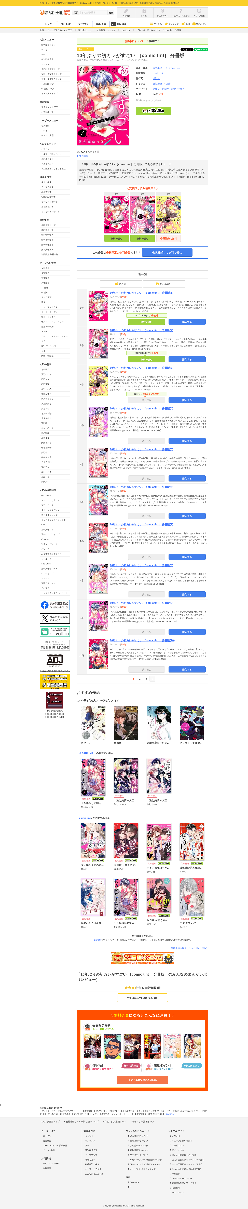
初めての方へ (47, 164)
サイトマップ (178, 1192)
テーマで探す (47, 187)
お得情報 (47, 1168)
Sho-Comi (46, 564)
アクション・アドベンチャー (54, 336)
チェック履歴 (47, 135)
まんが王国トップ (51, 1121)
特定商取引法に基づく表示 (184, 1183)
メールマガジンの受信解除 (55, 1145)
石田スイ (45, 379)
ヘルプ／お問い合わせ (51, 154)
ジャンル (158, 24)
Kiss (43, 525)
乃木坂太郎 (46, 462)
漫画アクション (48, 583)
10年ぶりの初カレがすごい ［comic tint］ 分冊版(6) (141, 487)
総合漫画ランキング (139, 1136)
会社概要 (176, 1188)
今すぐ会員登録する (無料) (142, 1080)
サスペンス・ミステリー (52, 322)
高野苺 (44, 452)
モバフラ (45, 588)
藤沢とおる (46, 472)
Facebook (134, 1182)
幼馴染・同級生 (161, 89)
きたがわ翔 (46, 413)
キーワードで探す (49, 202)
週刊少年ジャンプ (49, 515)
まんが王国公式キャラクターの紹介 (188, 1160)
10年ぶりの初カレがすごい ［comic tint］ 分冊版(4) (141, 408)
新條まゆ (45, 438)
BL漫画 (44, 292)
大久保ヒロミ (47, 399)
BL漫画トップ (47, 89)
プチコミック (47, 505)
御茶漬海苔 (46, 404)
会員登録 (45, 126)
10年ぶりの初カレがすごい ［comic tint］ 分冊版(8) (141, 565)
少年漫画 (45, 283)
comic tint (85, 818)
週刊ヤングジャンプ (50, 534)
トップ (48, 24)
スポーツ (45, 331)
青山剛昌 (45, 369)
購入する (187, 322)
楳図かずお (46, 394)
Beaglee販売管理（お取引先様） (187, 1169)
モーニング (46, 559)
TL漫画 (44, 287)
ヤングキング (47, 573)
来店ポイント (202, 24)
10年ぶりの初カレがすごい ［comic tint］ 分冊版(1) (141, 292)
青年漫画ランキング (139, 1150)
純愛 (173, 89)
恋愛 (43, 302)
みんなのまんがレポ (50, 211)
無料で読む (116, 238)
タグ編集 (83, 155)
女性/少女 (83, 24)
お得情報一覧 (47, 112)
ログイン (45, 130)
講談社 (156, 78)
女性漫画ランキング (139, 1141)
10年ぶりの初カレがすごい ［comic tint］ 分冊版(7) (141, 524)
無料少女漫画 (47, 240)
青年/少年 (101, 24)
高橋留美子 (46, 457)
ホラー (44, 341)
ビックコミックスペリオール (54, 593)
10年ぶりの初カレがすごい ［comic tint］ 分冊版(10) (142, 640)
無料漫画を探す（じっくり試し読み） (189, 948)
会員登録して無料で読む (167, 252)
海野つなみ (46, 389)
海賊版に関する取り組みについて (55, 670)
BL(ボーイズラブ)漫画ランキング (145, 1164)
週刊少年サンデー (49, 568)
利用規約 (176, 1174)
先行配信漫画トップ (50, 69)
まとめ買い (166, 284)
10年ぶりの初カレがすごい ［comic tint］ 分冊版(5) (141, 449)
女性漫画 (45, 268)
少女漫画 (45, 273)
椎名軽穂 (45, 433)
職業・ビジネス (48, 317)
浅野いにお (46, 374)
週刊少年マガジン (49, 529)
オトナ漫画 (46, 297)
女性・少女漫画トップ (51, 74)
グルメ (44, 351)
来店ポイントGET (49, 107)
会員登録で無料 (168, 238)
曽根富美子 (46, 447)
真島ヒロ (45, 477)
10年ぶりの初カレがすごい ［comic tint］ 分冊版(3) (141, 367)
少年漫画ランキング (139, 1155)
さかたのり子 (47, 428)
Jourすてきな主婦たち (51, 554)
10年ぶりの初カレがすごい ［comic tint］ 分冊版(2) (141, 330)
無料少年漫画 (47, 249)
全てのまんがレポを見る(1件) (142, 997)
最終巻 (122, 284)
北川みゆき (46, 418)
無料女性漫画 (47, 235)
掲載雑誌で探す (48, 197)
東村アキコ (46, 467)
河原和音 (45, 408)
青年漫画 (45, 278)
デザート (45, 578)
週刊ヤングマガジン (50, 510)
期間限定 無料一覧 (49, 254)
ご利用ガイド (47, 159)
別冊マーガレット (49, 544)
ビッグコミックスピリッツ (53, 520)
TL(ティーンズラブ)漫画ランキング (146, 1160)
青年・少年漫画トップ (51, 79)
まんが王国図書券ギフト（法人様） (188, 1164)
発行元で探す (47, 206)
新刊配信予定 (47, 59)
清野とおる (46, 443)
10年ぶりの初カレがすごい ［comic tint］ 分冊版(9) (141, 602)
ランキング (173, 24)
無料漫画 (121, 24)
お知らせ (45, 149)
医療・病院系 (47, 356)
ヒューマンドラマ (49, 307)
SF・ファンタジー (49, 346)
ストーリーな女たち (50, 500)
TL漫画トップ (47, 84)
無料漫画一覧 (47, 230)
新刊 (188, 24)
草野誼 (44, 423)
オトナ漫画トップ (49, 93)
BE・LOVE (46, 495)
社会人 (181, 89)
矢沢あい (45, 482)
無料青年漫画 (47, 245)
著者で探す (46, 192)
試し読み (146, 400)
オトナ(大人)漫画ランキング (143, 1169)
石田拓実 (45, 384)
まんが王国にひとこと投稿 (53, 168)
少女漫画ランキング (139, 1145)
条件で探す (46, 182)
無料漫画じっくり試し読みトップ (82, 1121)
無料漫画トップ (48, 45)
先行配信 (66, 24)
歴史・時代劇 (47, 326)
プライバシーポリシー (182, 1178)
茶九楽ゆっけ (167, 68)
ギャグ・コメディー (50, 312)
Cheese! (45, 539)
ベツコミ (45, 549)
